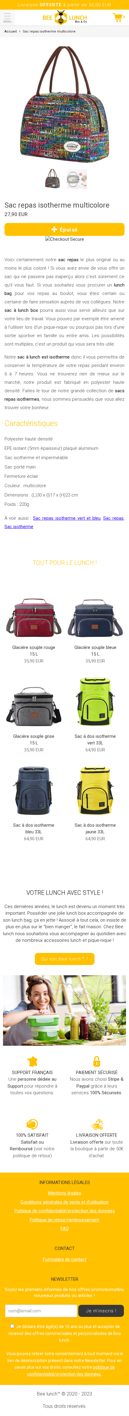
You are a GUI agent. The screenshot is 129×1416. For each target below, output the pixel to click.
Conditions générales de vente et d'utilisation (64, 1202)
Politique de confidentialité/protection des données (64, 1211)
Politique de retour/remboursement (64, 1220)
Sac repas (113, 518)
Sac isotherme (18, 526)
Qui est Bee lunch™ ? (64, 959)
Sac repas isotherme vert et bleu (66, 518)
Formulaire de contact (64, 1259)
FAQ (65, 1228)
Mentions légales (64, 1193)
